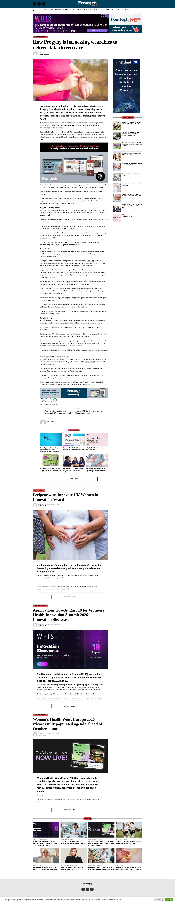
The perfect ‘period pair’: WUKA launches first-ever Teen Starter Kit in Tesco (132, 144)
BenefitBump (95, 359)
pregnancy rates (85, 311)
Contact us (109, 9)
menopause (43, 238)
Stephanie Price (44, 54)
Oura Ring (90, 261)
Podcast (128, 9)
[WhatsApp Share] (55, 400)
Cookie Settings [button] (159, 900)
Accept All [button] (169, 900)
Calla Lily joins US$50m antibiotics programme (132, 184)
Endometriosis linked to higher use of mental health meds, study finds (131, 195)
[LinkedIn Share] (46, 400)
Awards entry (98, 9)
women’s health (81, 368)
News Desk (43, 506)
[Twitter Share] (42, 400)
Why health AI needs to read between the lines (130, 215)
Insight (65, 9)
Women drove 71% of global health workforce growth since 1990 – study (132, 206)
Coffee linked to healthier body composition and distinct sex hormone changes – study (130, 134)
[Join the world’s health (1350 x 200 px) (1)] (74, 397)
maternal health (90, 362)
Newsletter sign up (84, 9)
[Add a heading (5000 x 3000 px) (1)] (74, 182)
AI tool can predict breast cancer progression (131, 174)
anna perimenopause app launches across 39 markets (131, 153)
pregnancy (91, 219)
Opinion (58, 9)
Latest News (48, 9)
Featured (55, 404)
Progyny (44, 109)
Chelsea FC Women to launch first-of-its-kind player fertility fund (132, 122)
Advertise (119, 9)
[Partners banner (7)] (71, 32)
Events (72, 9)
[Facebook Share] (50, 400)
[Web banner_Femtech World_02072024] (126, 113)
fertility (86, 198)
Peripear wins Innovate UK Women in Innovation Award (132, 164)
